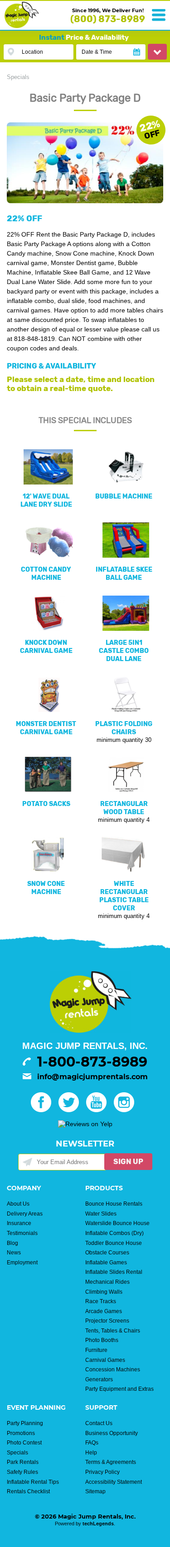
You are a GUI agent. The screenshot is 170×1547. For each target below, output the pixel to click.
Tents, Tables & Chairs (112, 1331)
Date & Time (97, 52)
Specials (18, 77)
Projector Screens (107, 1321)
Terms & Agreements (110, 1462)
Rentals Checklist (28, 1491)
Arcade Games (103, 1311)
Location (32, 52)
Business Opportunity (111, 1433)
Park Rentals (23, 1462)
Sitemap (95, 1491)
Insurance (19, 1223)
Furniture (96, 1350)
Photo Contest (24, 1443)
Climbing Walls (103, 1292)
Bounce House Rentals (113, 1204)
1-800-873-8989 (92, 1061)
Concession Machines (112, 1369)
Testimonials (22, 1233)
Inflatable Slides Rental (113, 1272)
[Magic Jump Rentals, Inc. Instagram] (127, 1110)
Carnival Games (105, 1360)
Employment (22, 1262)
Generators (99, 1379)
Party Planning (25, 1423)
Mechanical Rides (107, 1282)
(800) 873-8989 (107, 19)
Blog (12, 1243)
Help (91, 1452)
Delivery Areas (25, 1214)
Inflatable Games (106, 1262)
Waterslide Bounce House (117, 1223)
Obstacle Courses (107, 1252)
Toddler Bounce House (113, 1243)
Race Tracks (100, 1301)
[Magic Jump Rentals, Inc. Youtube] (99, 1110)
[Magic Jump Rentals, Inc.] (22, 25)
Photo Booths (101, 1340)
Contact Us (98, 1423)
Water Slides (101, 1214)
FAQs (91, 1443)
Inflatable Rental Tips (33, 1482)
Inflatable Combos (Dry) (114, 1233)
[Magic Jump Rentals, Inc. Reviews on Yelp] (85, 1124)
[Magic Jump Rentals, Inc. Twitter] (71, 1110)
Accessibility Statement (113, 1482)
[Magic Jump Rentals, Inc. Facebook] (44, 1110)
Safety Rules (22, 1472)
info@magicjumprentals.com (92, 1076)
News (14, 1252)
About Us (18, 1204)
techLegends (98, 1523)
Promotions (21, 1433)
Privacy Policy (102, 1472)
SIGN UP (128, 1161)
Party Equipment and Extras (119, 1389)
